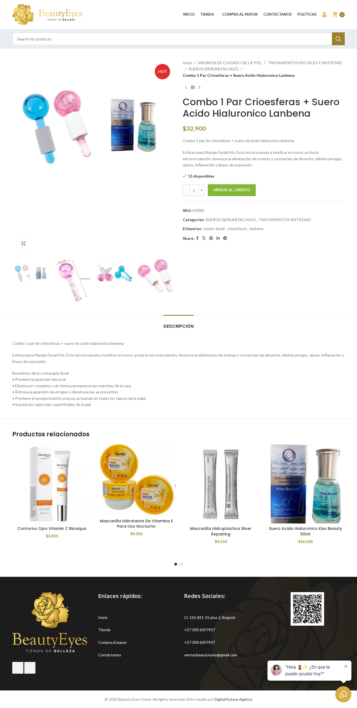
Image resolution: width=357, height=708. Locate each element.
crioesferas (237, 228)
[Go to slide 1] (175, 564)
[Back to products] (192, 87)
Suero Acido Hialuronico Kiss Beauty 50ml (305, 531)
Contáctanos (109, 654)
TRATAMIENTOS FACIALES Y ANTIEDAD (305, 62)
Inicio (187, 62)
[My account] (324, 14)
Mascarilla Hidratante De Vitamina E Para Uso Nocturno (136, 523)
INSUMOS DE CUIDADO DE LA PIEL (230, 62)
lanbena (256, 228)
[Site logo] (47, 14)
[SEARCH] (338, 38)
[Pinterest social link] (211, 238)
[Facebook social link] (197, 238)
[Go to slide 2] (181, 564)
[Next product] (199, 87)
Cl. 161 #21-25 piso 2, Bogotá (209, 617)
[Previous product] (186, 87)
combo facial (214, 228)
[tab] (178, 323)
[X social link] (204, 238)
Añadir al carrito (231, 190)
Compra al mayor (112, 642)
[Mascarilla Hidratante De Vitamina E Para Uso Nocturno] (136, 480)
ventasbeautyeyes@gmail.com (210, 654)
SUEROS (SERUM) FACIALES (214, 68)
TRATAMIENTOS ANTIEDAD (285, 219)
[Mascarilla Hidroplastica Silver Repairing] (220, 483)
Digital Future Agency (233, 699)
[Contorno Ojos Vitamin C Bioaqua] (51, 483)
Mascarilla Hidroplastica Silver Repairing (221, 531)
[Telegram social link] (225, 238)
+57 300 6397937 (199, 629)
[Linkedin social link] (218, 238)
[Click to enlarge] (23, 243)
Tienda (104, 629)
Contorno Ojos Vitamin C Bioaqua (51, 528)
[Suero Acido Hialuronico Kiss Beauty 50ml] (305, 483)
